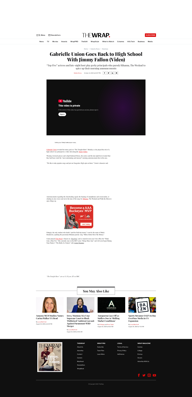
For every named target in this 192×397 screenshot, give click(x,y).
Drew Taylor (110, 324)
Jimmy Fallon (83, 152)
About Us (80, 347)
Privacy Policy (121, 350)
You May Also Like (96, 291)
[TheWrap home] (96, 35)
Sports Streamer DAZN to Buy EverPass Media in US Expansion (142, 318)
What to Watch (108, 42)
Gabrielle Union (51, 149)
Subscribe (150, 35)
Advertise (80, 350)
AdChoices (120, 354)
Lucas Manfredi (42, 322)
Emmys (140, 354)
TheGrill (84, 42)
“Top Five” (74, 239)
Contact (79, 354)
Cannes (140, 347)
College (140, 350)
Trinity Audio (65, 142)
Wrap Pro (101, 343)
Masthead (80, 361)
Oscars (140, 358)
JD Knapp (101, 324)
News (41, 42)
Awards (64, 42)
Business (141, 42)
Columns (120, 42)
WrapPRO (74, 42)
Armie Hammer (79, 243)
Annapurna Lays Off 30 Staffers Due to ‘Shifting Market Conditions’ (109, 318)
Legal (119, 343)
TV (48, 42)
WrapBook (80, 368)
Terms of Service (122, 347)
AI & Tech (131, 42)
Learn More (101, 354)
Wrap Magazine (144, 343)
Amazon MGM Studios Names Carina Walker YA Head (50, 317)
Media (150, 42)
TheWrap (81, 343)
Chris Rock (58, 239)
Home (86, 49)
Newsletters (55, 35)
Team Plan (100, 350)
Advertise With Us (143, 361)
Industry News (95, 49)
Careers (79, 358)
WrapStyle (95, 42)
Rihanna (85, 199)
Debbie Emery (78, 73)
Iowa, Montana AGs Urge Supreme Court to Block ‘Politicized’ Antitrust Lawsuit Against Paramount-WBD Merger (80, 320)
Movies (55, 42)
